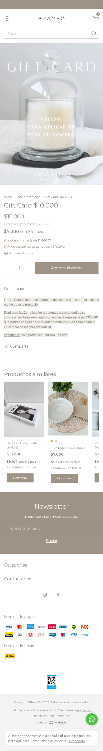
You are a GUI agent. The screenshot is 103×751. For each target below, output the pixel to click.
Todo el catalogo (28, 197)
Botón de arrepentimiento (51, 715)
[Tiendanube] (51, 723)
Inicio (8, 197)
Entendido (77, 741)
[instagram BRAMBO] (45, 595)
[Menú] (8, 19)
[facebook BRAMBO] (58, 595)
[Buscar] (93, 33)
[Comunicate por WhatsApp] (92, 719)
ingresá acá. (84, 710)
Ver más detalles (20, 253)
